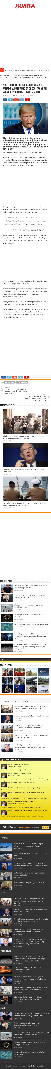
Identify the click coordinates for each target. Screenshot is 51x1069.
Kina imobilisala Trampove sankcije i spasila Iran (15, 770)
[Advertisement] (25, 38)
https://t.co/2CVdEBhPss (34, 224)
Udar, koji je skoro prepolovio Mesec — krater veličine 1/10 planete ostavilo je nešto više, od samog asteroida (30, 647)
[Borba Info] (25, 6)
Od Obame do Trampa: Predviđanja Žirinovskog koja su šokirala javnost (28, 998)
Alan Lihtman (9, 382)
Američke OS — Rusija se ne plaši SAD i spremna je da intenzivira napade (29, 931)
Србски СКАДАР (13, 764)
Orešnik (7, 70)
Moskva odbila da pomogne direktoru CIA (30, 882)
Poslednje (5, 701)
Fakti (8, 75)
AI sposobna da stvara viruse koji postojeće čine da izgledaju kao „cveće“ (31, 1034)
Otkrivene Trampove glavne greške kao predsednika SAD (17, 807)
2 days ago (33, 770)
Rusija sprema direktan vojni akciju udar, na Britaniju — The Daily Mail (21, 779)
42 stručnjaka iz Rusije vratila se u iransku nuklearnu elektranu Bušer (20, 798)
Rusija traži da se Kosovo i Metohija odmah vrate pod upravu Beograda (21, 787)
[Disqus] (25, 549)
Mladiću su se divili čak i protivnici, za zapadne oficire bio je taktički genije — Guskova (24, 437)
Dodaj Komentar (28, 96)
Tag (33, 701)
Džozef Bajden (22, 382)
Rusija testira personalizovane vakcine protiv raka (31, 624)
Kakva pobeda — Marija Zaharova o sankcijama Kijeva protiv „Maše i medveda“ (31, 864)
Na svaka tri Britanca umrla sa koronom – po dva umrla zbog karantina (16, 390)
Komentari (25, 701)
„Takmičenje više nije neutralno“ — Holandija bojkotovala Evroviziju (28, 1024)
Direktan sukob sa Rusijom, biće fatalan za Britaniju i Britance (18, 816)
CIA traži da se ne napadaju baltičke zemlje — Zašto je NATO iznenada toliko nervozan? (24, 504)
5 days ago (44, 798)
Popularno (15, 701)
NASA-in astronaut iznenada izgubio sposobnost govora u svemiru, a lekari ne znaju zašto (30, 979)
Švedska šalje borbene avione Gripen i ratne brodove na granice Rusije (29, 845)
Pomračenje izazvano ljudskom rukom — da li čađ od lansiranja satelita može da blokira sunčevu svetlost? (31, 636)
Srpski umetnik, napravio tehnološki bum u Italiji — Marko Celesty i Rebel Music (31, 1014)
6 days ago (40, 816)
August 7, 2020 (37, 230)
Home (4, 75)
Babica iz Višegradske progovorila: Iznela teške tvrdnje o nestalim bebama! (30, 988)
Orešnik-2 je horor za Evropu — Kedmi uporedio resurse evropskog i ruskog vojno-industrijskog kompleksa (30, 747)
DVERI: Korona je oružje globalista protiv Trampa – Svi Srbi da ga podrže (35, 397)
